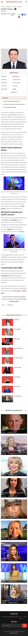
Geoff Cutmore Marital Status (12, 101)
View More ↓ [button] (14, 92)
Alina (4, 432)
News (25, 616)
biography (9, 6)
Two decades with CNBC (10, 107)
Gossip (17, 616)
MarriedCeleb (14, 2)
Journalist (10, 305)
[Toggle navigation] (2, 1)
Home (3, 616)
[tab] (14, 98)
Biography (12, 616)
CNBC (3, 305)
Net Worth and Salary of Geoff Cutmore (14, 104)
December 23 (16, 76)
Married (7, 616)
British (14, 89)
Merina (4, 453)
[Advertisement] (14, 33)
